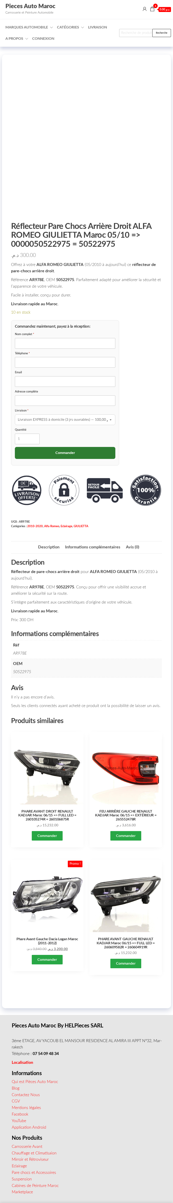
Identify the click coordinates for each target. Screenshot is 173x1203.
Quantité (20, 429)
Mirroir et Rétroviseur (30, 1160)
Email (18, 372)
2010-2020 (35, 526)
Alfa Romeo (51, 526)
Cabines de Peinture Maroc (35, 1186)
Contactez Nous (26, 1095)
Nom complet (24, 334)
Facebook (20, 1114)
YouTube (19, 1121)
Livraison (97, 27)
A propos (14, 38)
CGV (16, 1101)
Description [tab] (48, 547)
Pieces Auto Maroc (30, 6)
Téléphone (22, 353)
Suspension (22, 1179)
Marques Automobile (26, 27)
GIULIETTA (81, 526)
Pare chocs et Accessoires (34, 1173)
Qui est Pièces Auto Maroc (35, 1082)
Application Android (29, 1127)
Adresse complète (26, 391)
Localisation (22, 1063)
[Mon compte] (145, 9)
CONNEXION (43, 38)
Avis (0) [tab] (132, 547)
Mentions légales (26, 1108)
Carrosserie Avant (27, 1147)
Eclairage (66, 526)
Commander (47, 836)
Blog (15, 1088)
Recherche (161, 33)
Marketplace (22, 1192)
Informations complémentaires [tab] (92, 547)
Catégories (68, 27)
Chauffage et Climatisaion (34, 1153)
